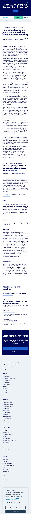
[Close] (25, 490)
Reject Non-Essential (15, 507)
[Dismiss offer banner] (27, 2)
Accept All (15, 511)
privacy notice (13, 500)
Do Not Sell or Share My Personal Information (15, 503)
